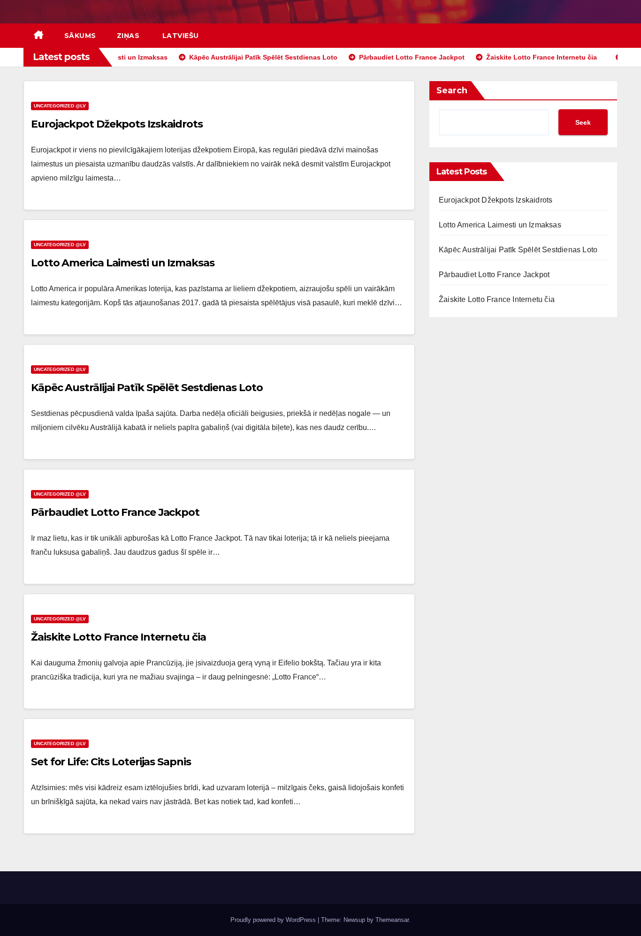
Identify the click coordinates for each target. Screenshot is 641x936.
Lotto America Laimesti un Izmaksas (122, 263)
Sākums (80, 35)
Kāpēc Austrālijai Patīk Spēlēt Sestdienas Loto (146, 387)
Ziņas (128, 35)
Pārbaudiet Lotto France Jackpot (115, 512)
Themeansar (392, 919)
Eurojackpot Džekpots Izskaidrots (117, 124)
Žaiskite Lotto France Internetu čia (118, 637)
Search (451, 90)
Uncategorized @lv (60, 105)
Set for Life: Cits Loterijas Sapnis (111, 761)
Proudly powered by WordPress (274, 919)
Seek (583, 122)
